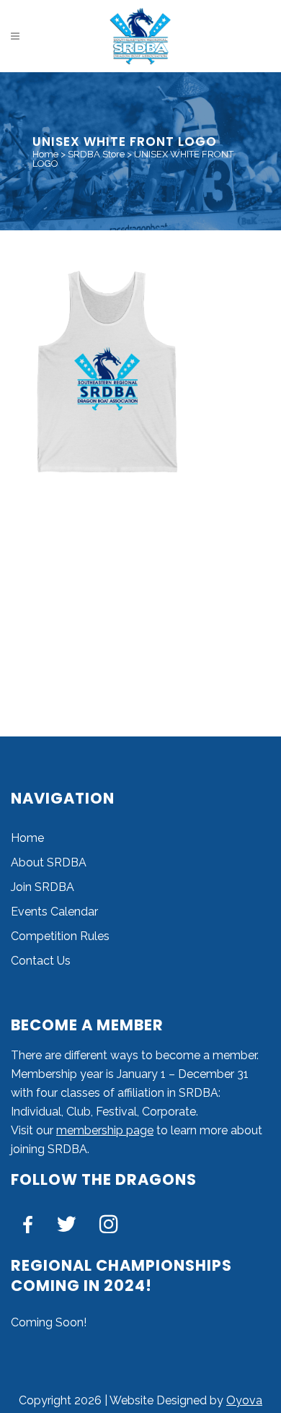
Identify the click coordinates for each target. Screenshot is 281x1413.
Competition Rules (60, 936)
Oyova (244, 1400)
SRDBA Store (96, 154)
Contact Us (41, 961)
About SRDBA (48, 862)
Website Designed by (168, 1400)
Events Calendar (54, 911)
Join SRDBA (42, 887)
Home (45, 154)
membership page (104, 1130)
